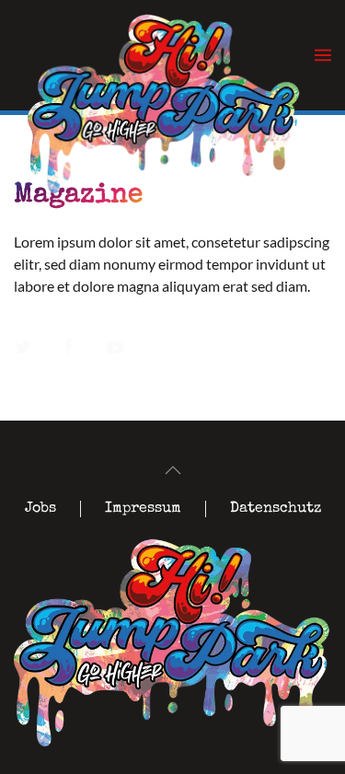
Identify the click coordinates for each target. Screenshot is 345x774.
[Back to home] (164, 69)
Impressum (143, 509)
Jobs (40, 509)
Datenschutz (275, 509)
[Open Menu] (323, 55)
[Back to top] (173, 470)
